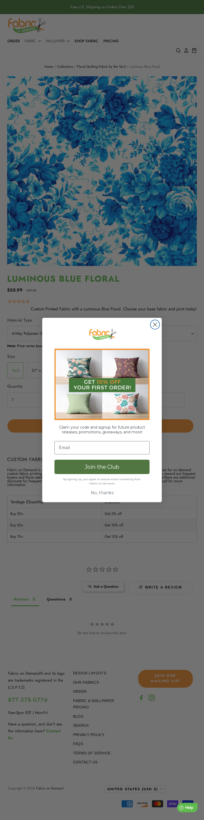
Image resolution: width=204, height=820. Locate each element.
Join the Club (102, 467)
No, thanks (102, 492)
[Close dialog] (155, 324)
